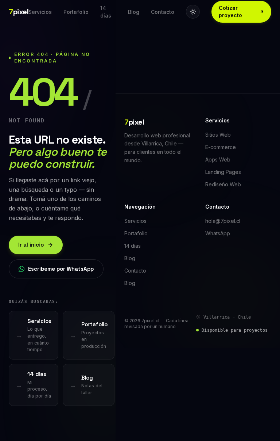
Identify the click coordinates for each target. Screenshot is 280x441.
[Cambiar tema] (193, 12)
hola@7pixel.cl (222, 221)
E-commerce (220, 147)
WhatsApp (217, 233)
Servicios (40, 12)
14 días (105, 12)
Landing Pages (223, 172)
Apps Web (217, 159)
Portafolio (76, 12)
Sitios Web (218, 135)
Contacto (162, 12)
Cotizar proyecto (230, 11)
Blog (133, 12)
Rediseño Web (223, 184)
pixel (18, 11)
